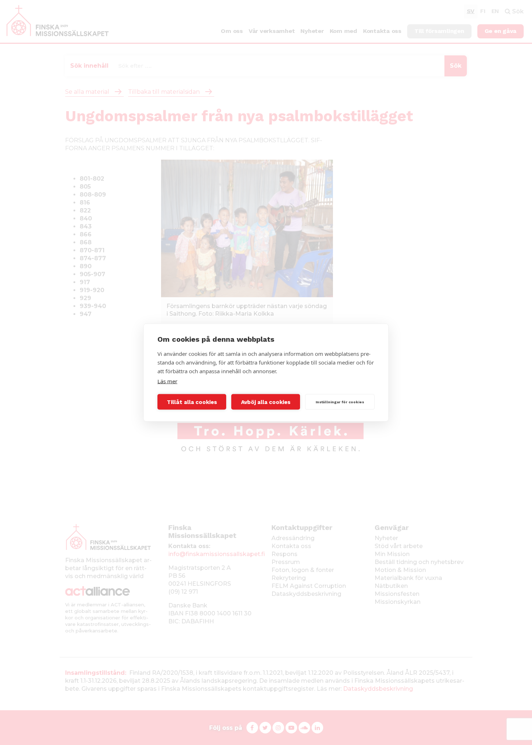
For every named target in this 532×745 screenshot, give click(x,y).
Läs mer (167, 381)
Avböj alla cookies (266, 402)
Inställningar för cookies (340, 402)
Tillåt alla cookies (192, 402)
